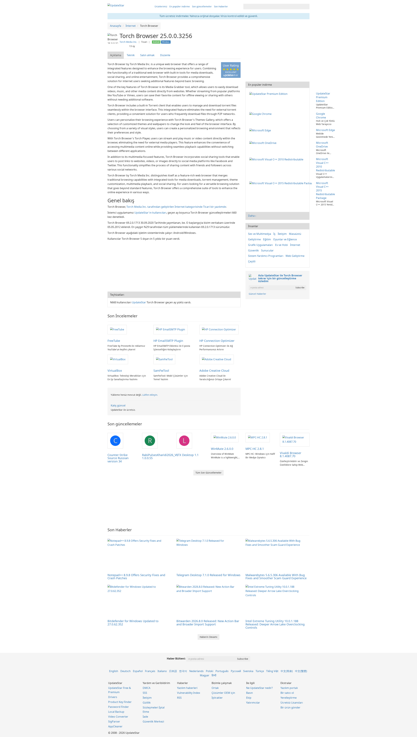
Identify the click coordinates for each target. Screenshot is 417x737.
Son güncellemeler (202, 6)
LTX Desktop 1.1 (187, 455)
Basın (249, 693)
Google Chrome (321, 115)
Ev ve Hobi (281, 245)
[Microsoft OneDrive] (263, 143)
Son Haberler (221, 6)
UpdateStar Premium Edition (323, 97)
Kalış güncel (118, 405)
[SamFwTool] (164, 359)
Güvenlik (253, 250)
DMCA (146, 688)
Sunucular (267, 250)
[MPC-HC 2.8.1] (257, 437)
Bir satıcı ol (287, 693)
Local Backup (116, 712)
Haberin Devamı (208, 636)
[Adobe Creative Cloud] (216, 359)
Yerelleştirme (288, 697)
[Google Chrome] (261, 114)
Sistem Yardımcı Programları (265, 256)
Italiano (162, 671)
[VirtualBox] (117, 359)
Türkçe (260, 671)
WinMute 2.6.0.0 (222, 449)
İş (274, 234)
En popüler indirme (179, 6)
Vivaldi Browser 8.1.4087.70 (290, 454)
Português (222, 671)
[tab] (116, 55)
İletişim (282, 234)
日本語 (173, 671)
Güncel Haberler (257, 293)
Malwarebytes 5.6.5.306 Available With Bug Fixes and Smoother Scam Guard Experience (276, 576)
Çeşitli (251, 261)
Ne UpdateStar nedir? (259, 688)
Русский (236, 671)
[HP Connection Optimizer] (219, 329)
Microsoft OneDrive (322, 144)
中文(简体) (287, 671)
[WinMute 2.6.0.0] (225, 437)
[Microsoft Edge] (260, 130)
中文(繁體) (301, 671)
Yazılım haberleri (187, 688)
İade (145, 716)
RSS (179, 697)
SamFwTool (161, 370)
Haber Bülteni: (176, 658)
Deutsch (125, 671)
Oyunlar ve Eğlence (285, 239)
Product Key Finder (120, 702)
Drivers (112, 697)
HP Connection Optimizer (216, 341)
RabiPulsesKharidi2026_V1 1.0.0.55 (160, 456)
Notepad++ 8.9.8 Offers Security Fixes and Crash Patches (136, 576)
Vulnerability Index (188, 693)
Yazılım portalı (289, 688)
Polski (209, 671)
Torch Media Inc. (128, 41)
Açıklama (115, 55)
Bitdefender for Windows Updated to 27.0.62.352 (133, 622)
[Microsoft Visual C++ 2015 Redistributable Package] (281, 183)
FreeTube (114, 341)
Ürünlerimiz (161, 6)
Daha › (252, 215)
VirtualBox (115, 370)
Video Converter (118, 716)
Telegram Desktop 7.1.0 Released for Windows (208, 575)
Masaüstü (295, 234)
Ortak (215, 688)
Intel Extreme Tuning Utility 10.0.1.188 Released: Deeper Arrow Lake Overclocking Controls (275, 624)
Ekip (248, 697)
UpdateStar (139, 302)
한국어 (183, 671)
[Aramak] (306, 6)
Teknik (131, 55)
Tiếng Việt (272, 671)
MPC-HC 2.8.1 (254, 449)
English (113, 671)
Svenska (248, 671)
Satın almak (147, 55)
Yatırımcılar (253, 702)
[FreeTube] (117, 329)
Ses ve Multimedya (259, 234)
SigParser (114, 721)
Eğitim (267, 239)
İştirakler (217, 697)
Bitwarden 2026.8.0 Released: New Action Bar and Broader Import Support (207, 622)
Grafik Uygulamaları (260, 245)
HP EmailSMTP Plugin (168, 341)
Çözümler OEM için (223, 693)
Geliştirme (254, 239)
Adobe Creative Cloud (214, 370)
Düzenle (165, 55)
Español (138, 671)
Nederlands (196, 671)
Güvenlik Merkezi (153, 721)
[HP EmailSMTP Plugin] (170, 329)
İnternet (295, 245)
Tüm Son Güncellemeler (208, 472)
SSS (145, 693)
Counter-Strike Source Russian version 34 (118, 458)
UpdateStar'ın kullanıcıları (150, 212)
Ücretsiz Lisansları (291, 702)
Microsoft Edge (325, 130)
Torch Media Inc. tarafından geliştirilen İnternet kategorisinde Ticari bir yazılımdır (176, 207)
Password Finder (118, 707)
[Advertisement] (174, 265)
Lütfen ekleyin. (150, 394)
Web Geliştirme (295, 256)
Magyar (204, 675)
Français (150, 671)
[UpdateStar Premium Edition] (269, 93)
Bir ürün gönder (290, 707)
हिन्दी (214, 675)
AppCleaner (115, 726)
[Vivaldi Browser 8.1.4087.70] (294, 439)
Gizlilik (147, 702)
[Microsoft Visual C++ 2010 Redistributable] (277, 159)
